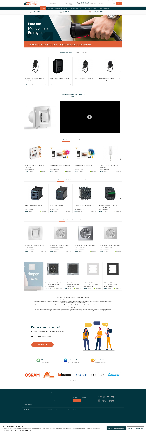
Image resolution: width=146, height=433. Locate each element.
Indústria (50, 8)
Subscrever (77, 400)
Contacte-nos (51, 396)
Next (120, 71)
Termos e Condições (28, 404)
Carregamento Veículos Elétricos (65, 52)
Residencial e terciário (61, 8)
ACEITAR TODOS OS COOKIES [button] (116, 428)
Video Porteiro (66, 140)
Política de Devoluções (53, 398)
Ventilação (62, 219)
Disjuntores (74, 140)
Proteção (81, 140)
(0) (120, 3)
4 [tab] (75, 380)
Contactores (60, 179)
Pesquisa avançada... (71, 4)
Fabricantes (26, 398)
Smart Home (84, 52)
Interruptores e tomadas (76, 8)
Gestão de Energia (82, 219)
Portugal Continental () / (117, 0)
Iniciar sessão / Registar (107, 0)
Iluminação (77, 52)
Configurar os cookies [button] (22, 430)
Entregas (25, 400)
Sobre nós (26, 396)
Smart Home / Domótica (91, 8)
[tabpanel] (73, 31)
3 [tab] (73, 380)
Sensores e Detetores (71, 219)
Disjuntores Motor (69, 179)
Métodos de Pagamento (53, 400)
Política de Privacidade (28, 402)
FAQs (49, 402)
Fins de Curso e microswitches (82, 179)
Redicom (75, 409)
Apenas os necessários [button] (135, 428)
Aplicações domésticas (105, 8)
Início (43, 8)
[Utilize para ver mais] (73, 31)
